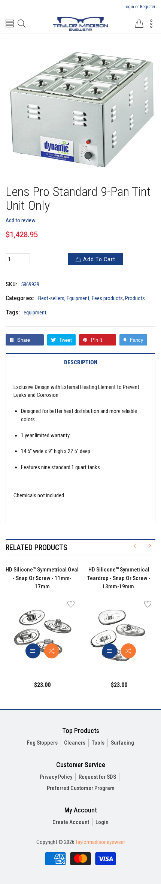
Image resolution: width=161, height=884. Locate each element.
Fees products (107, 298)
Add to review (21, 220)
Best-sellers (51, 298)
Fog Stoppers (42, 742)
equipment (35, 312)
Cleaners (74, 742)
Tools (98, 742)
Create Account (70, 822)
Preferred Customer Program (81, 788)
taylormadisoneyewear (100, 842)
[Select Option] (32, 650)
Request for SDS (97, 776)
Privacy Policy (56, 776)
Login (129, 6)
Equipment (78, 298)
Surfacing (122, 742)
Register (147, 6)
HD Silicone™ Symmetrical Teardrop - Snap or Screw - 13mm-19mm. (119, 578)
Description (80, 362)
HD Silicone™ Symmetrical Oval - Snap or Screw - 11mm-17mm (42, 578)
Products (135, 298)
